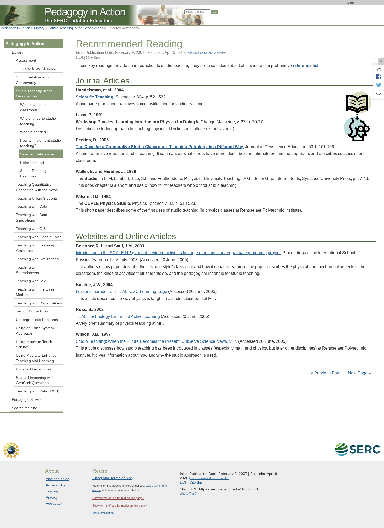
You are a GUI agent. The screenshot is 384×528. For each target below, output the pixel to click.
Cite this (93, 57)
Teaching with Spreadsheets (27, 270)
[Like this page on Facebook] (378, 69)
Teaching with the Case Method (35, 292)
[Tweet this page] (378, 85)
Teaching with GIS (31, 229)
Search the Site (24, 408)
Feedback (54, 503)
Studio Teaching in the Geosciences (76, 28)
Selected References (37, 154)
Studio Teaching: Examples (34, 173)
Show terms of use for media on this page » (119, 505)
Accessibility (56, 485)
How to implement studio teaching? (40, 143)
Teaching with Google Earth (38, 237)
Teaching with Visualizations (39, 303)
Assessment (26, 60)
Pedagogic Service (27, 399)
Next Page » (359, 373)
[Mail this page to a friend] (378, 94)
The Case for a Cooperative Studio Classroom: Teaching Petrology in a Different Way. (160, 146)
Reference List (32, 162)
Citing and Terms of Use (112, 478)
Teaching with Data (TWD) (37, 391)
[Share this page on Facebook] (378, 76)
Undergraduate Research (37, 319)
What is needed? (34, 132)
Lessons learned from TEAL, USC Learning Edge (121, 291)
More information (103, 512)
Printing (52, 491)
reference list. (306, 65)
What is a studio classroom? (33, 107)
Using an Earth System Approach (35, 330)
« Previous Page (326, 373)
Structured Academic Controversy (33, 80)
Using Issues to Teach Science (34, 344)
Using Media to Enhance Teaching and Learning (36, 358)
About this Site (57, 479)
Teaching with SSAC (32, 281)
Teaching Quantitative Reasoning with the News (37, 187)
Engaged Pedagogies (33, 369)
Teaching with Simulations (37, 259)
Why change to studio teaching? (38, 121)
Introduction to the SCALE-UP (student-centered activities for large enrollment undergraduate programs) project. (178, 253)
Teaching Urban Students (37, 198)
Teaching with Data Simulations (31, 217)
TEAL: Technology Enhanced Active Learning (118, 316)
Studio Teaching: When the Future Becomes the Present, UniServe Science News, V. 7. (156, 341)
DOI (79, 57)
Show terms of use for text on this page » (118, 498)
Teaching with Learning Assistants (35, 248)
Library (39, 28)
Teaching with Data (31, 206)
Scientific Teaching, (95, 97)
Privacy (52, 497)
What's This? (188, 493)
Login (351, 2)
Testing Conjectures (32, 311)
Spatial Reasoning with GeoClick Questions (35, 380)
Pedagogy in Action (15, 28)
